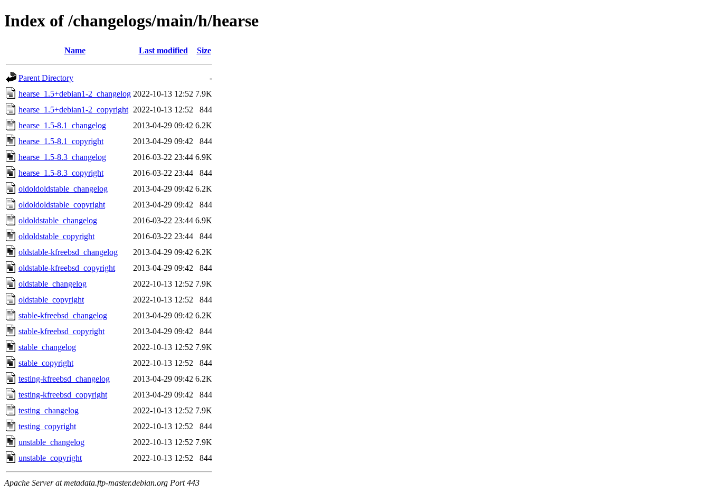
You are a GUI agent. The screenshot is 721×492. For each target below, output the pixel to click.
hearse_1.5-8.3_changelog (62, 157)
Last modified (163, 50)
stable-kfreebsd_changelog (62, 315)
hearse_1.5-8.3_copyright (60, 172)
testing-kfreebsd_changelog (64, 378)
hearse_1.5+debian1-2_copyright (73, 109)
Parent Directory (45, 77)
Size (204, 50)
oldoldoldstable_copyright (61, 204)
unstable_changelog (51, 442)
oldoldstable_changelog (57, 220)
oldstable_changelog (52, 283)
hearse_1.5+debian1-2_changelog (74, 93)
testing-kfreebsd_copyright (62, 394)
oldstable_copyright (51, 299)
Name (75, 50)
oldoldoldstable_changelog (63, 188)
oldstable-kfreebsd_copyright (66, 267)
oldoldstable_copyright (56, 236)
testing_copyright (47, 426)
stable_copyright (45, 362)
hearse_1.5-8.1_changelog (62, 125)
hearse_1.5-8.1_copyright (60, 141)
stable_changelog (47, 347)
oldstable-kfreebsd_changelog (68, 252)
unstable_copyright (50, 457)
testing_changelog (48, 410)
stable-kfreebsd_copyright (61, 331)
